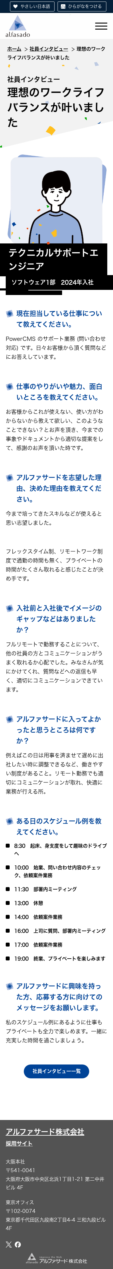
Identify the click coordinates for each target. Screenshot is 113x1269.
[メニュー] (101, 25)
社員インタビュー (49, 48)
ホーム (14, 48)
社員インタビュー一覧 (57, 1071)
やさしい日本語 (35, 6)
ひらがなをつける (85, 6)
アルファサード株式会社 (45, 1137)
